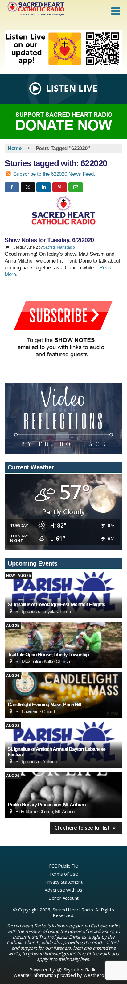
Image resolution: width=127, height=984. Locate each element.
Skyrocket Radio (80, 969)
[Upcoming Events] (63, 595)
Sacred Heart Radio (59, 247)
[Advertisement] (63, 49)
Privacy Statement (63, 882)
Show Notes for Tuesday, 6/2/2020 (49, 240)
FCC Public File (63, 866)
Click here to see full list (83, 827)
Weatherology (98, 975)
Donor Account (63, 898)
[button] (115, 11)
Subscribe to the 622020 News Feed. (54, 174)
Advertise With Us (63, 890)
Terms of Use (63, 874)
